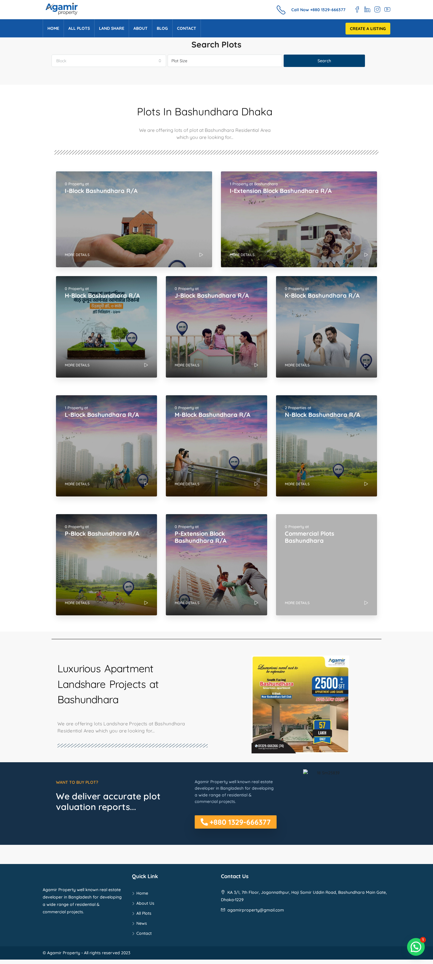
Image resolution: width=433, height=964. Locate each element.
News (141, 923)
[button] (236, 822)
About (140, 28)
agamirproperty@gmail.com (255, 910)
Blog (162, 28)
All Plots (79, 28)
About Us (145, 903)
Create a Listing (368, 28)
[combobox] (109, 61)
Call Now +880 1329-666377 (318, 9)
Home (53, 28)
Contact (186, 28)
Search (324, 60)
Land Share (111, 28)
